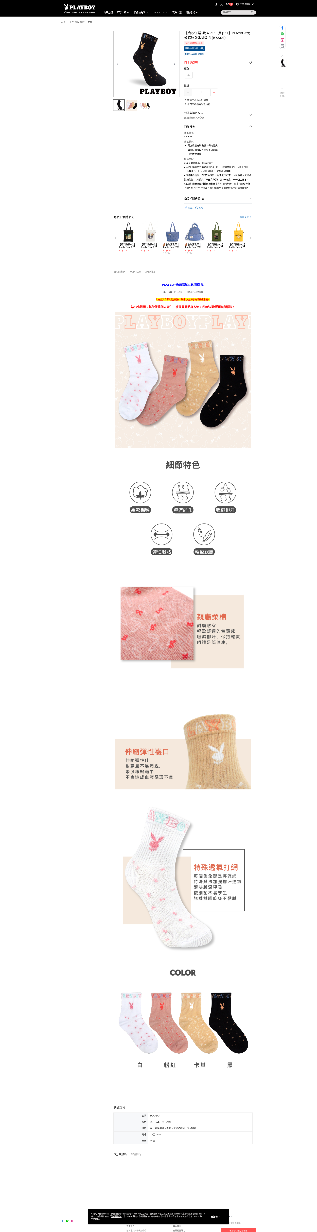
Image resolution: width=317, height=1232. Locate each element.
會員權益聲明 (179, 1231)
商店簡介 (130, 1226)
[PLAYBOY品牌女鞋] (79, 8)
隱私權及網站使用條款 (136, 1231)
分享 (190, 208)
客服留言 (177, 1226)
